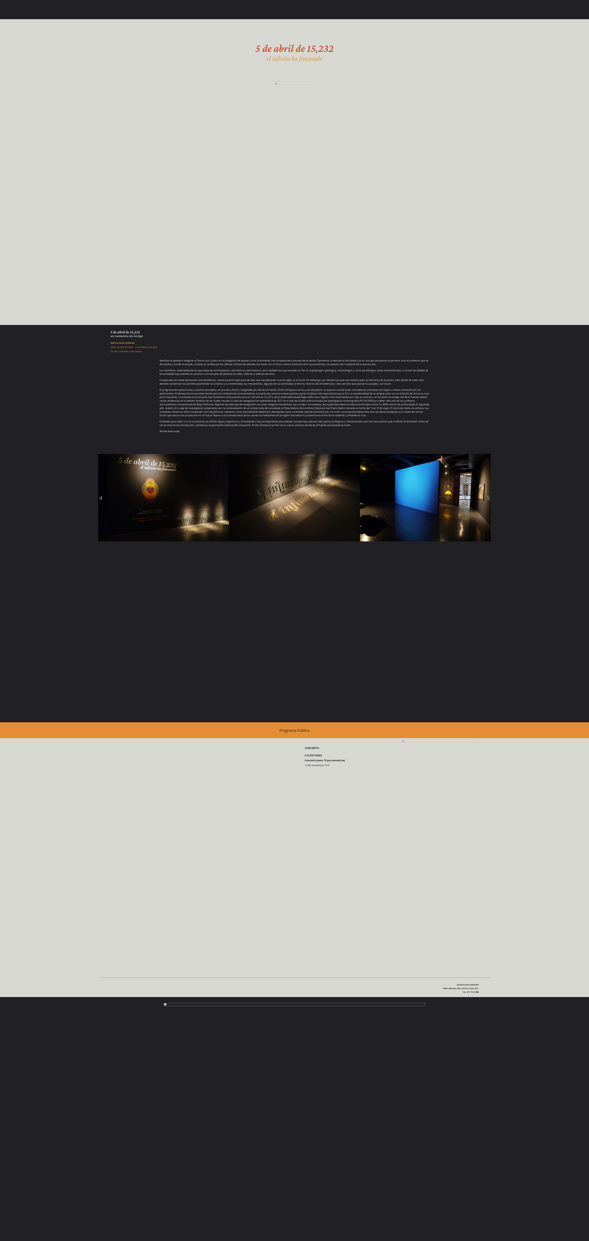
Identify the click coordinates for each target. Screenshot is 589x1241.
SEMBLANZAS (142, 10)
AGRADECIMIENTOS (165, 10)
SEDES (124, 10)
